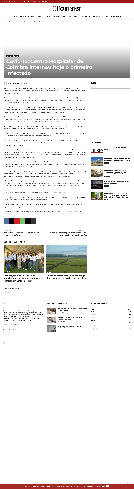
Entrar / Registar (22, 1)
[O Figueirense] (67, 8)
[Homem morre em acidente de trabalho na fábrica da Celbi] (51, 328)
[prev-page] (92, 203)
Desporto (56, 16)
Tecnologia (86, 16)
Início (5, 21)
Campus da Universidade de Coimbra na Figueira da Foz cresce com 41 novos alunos (115, 172)
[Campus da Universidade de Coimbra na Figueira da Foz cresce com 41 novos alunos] (97, 173)
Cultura (48, 16)
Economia (31, 16)
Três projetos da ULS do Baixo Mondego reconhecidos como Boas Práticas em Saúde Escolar (22, 278)
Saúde (16, 56)
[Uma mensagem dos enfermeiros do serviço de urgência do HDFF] (51, 311)
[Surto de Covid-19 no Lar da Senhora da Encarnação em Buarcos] (51, 320)
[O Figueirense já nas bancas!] (97, 150)
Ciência (39, 16)
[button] (128, 17)
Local (15, 16)
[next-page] (95, 203)
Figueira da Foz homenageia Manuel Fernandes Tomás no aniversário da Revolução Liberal (117, 195)
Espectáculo (66, 16)
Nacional (105, 16)
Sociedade (96, 16)
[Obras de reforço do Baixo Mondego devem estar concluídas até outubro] (66, 259)
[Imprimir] (33, 221)
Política (76, 16)
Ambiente (23, 16)
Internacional (116, 16)
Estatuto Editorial (36, 1)
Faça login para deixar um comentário (15, 292)
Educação (107, 176)
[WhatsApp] (22, 221)
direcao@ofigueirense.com (16, 330)
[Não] (132, 486)
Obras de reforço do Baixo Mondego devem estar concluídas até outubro (66, 277)
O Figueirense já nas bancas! (115, 147)
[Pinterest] (17, 221)
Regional (10, 21)
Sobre (28, 1)
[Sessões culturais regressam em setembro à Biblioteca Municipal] (97, 161)
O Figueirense (14, 83)
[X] (11, 221)
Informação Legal (46, 1)
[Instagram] (129, 1)
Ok (107, 486)
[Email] (28, 221)
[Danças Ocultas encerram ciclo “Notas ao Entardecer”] (97, 184)
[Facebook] (126, 1)
